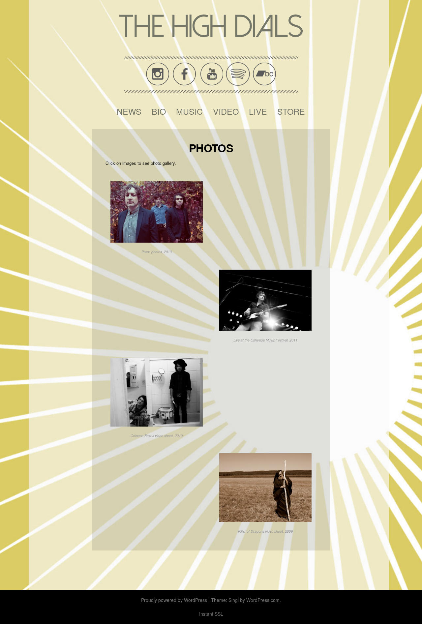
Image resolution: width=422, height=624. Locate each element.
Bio (159, 111)
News (129, 111)
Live (258, 111)
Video (226, 111)
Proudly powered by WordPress (174, 600)
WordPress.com (263, 600)
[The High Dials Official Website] (211, 26)
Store (291, 111)
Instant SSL (211, 613)
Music (189, 111)
